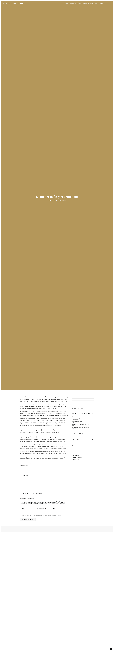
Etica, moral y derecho (77, 421)
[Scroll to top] (111, 648)
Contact (101, 3)
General (63, 200)
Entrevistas (76, 455)
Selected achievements (75, 3)
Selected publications (88, 3)
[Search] (83, 402)
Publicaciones (76, 459)
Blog (96, 3)
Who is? (66, 3)
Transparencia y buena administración (80, 424)
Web (54, 508)
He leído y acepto (32, 493)
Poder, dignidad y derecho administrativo (81, 418)
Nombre (22, 508)
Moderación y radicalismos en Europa (80, 427)
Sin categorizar (76, 451)
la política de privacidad (36, 493)
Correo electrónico (41, 508)
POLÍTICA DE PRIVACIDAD (38, 504)
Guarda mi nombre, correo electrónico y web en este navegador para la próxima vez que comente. (41, 515)
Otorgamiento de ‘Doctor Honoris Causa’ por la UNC (82, 414)
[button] (106, 3)
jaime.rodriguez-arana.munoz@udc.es (52, 503)
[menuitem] (66, 3)
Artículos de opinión (77, 457)
